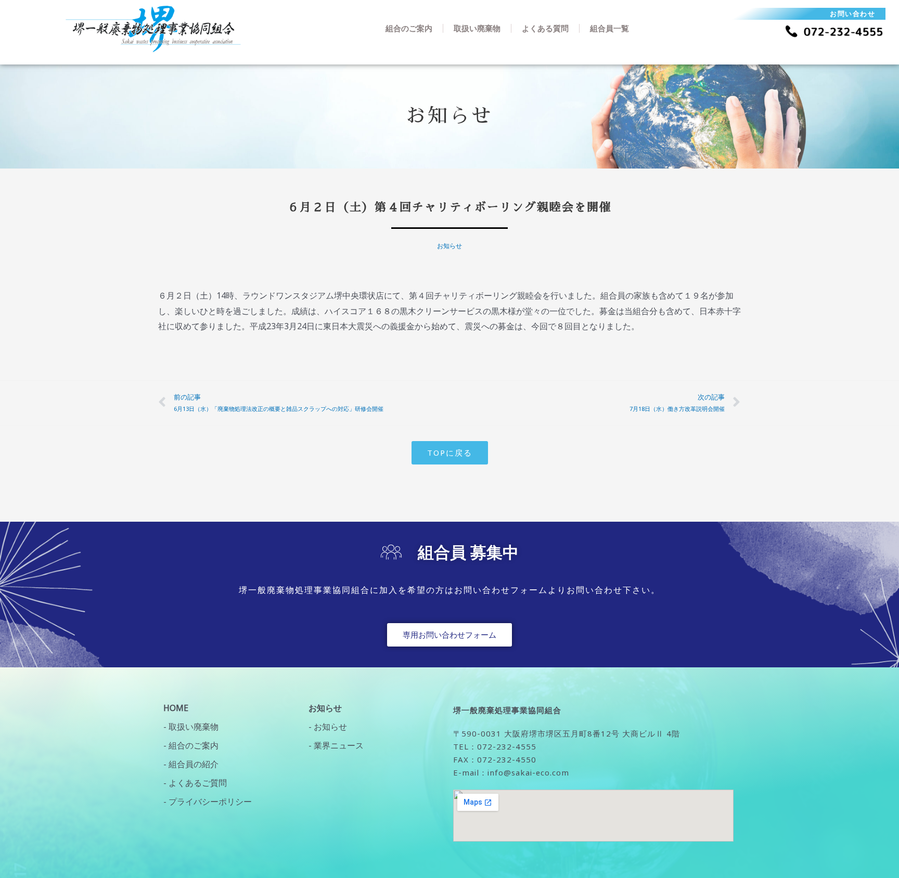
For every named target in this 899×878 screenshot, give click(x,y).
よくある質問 (545, 28)
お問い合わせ (852, 13)
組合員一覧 (609, 28)
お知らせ (449, 245)
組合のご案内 (409, 28)
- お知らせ (328, 726)
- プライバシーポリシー (207, 801)
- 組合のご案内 (191, 745)
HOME (175, 708)
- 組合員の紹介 (191, 764)
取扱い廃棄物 (477, 28)
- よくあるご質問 (195, 783)
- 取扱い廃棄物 (191, 726)
